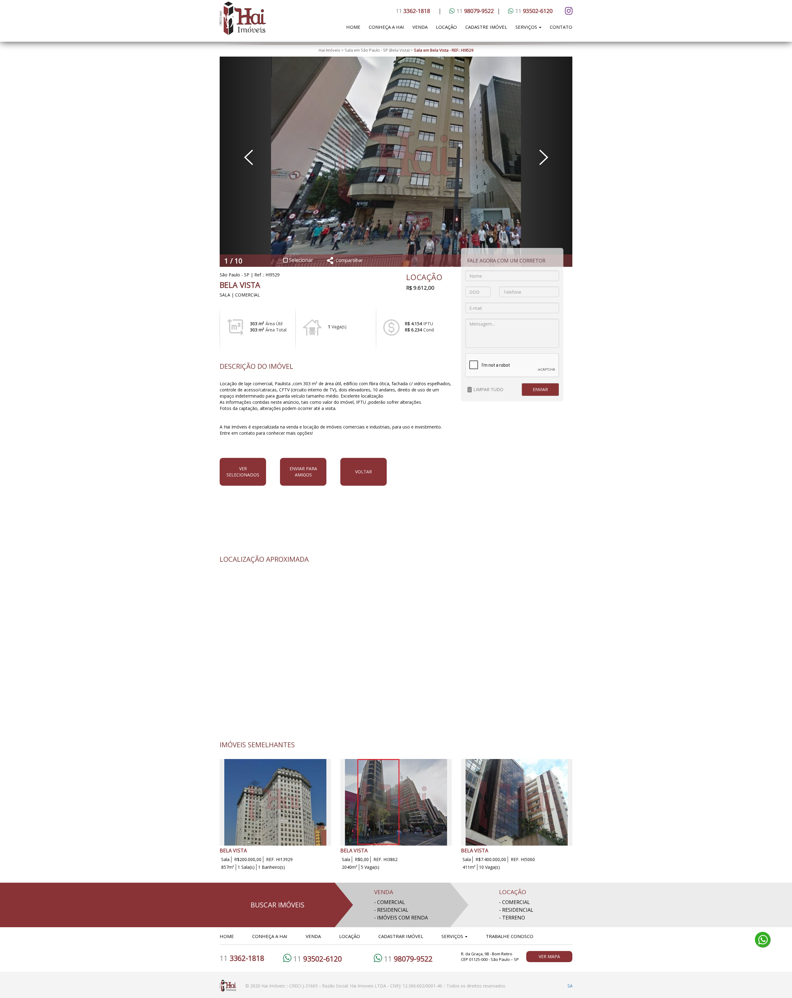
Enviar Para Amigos (303, 472)
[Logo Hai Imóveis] (262, 21)
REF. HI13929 (279, 859)
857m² (227, 867)
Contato (561, 27)
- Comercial (389, 902)
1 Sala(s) (246, 867)
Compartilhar (349, 260)
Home (353, 27)
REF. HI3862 (385, 859)
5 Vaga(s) (370, 867)
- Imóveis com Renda (401, 917)
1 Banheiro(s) (271, 867)
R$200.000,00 (247, 859)
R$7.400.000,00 (491, 859)
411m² (469, 867)
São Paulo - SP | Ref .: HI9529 (250, 275)
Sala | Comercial (240, 295)
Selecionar (300, 260)
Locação (446, 27)
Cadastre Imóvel (486, 27)
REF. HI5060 (523, 859)
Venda (420, 27)
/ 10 (235, 260)
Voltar (363, 472)
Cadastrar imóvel (400, 936)
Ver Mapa (549, 956)
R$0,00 (362, 859)
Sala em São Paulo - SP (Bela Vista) (377, 50)
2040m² (349, 867)
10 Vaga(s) (489, 867)
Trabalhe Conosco (509, 936)
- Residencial (391, 909)
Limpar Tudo (487, 389)
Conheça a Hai (386, 27)
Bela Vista (240, 284)
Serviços (526, 27)
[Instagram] (567, 11)
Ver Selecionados (242, 472)
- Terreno (512, 917)
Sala (225, 859)
